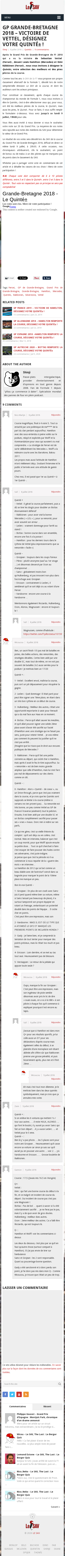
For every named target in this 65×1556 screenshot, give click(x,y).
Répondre (55, 415)
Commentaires (17, 1406)
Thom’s (38, 1552)
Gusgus (8, 1549)
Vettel (40, 295)
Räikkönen (18, 295)
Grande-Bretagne (30, 291)
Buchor (34, 1545)
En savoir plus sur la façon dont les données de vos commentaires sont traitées (32, 1369)
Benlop (13, 1545)
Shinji (5, 49)
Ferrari (12, 287)
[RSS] (26, 1394)
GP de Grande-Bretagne (31, 287)
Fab (54, 1545)
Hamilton (45, 291)
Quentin (35, 1549)
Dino (45, 1545)
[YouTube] (19, 1394)
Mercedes (57, 291)
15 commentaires (21, 315)
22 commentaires (21, 328)
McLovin (21, 1549)
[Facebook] (5, 1394)
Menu (7, 17)
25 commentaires (10, 341)
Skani (57, 1549)
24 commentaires (21, 354)
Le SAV (36, 1533)
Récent (47, 1406)
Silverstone (30, 295)
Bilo (23, 1545)
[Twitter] (12, 1394)
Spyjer (26, 1552)
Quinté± (28, 49)
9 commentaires (42, 49)
